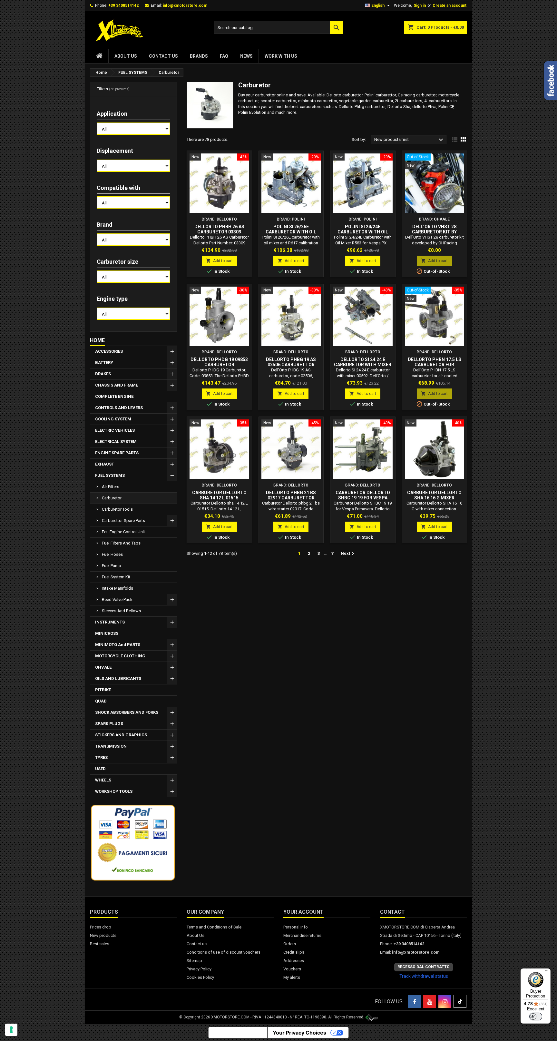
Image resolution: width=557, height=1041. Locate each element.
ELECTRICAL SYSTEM (116, 441)
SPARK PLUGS (109, 723)
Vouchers (292, 969)
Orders (289, 943)
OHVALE (103, 667)
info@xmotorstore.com (185, 5)
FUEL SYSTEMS (110, 475)
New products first (409, 140)
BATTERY (104, 362)
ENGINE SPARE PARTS (117, 452)
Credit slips (293, 952)
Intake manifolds (117, 588)
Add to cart (219, 260)
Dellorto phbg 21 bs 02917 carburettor (291, 495)
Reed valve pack (117, 599)
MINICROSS (106, 633)
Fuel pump (111, 565)
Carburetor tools (117, 509)
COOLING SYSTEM (113, 419)
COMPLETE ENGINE (114, 396)
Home (97, 340)
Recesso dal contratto (423, 967)
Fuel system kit (116, 577)
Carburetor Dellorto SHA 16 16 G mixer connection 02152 (434, 498)
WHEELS (103, 780)
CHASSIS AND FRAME (116, 385)
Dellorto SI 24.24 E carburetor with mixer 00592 (362, 364)
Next (348, 553)
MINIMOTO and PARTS (117, 644)
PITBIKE (103, 689)
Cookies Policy (200, 977)
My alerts (291, 977)
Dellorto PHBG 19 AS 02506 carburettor (291, 362)
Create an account (449, 5)
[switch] (535, 1016)
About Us (125, 56)
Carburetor (112, 498)
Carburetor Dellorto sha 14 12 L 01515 (219, 495)
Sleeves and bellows (121, 610)
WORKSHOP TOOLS (113, 791)
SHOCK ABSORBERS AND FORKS (126, 712)
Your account (303, 912)
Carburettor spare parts (123, 520)
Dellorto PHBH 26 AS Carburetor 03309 (219, 229)
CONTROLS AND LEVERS (119, 407)
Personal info (295, 927)
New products (103, 935)
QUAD (101, 701)
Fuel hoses (112, 554)
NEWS (246, 56)
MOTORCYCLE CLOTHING (120, 655)
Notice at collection (238, 1032)
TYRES (101, 757)
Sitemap (194, 960)
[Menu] (547, 972)
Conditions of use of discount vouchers (223, 952)
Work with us (281, 56)
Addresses (293, 960)
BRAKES (103, 373)
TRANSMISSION (111, 746)
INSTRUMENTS (110, 622)
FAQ (224, 56)
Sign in (420, 5)
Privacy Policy (199, 969)
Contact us (163, 56)
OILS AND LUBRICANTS (118, 678)
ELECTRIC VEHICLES (115, 430)
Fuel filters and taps (121, 543)
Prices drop (100, 927)
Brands (199, 56)
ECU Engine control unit (123, 531)
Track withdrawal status (423, 976)
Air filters (110, 486)
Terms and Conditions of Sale (214, 927)
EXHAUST (104, 464)
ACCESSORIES (109, 351)
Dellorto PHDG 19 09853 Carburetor (219, 362)
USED (100, 768)
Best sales (99, 943)
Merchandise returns (302, 935)
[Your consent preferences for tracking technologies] (11, 1030)
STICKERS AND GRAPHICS (121, 734)
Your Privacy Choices (299, 1032)
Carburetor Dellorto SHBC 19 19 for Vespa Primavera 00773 (363, 498)
